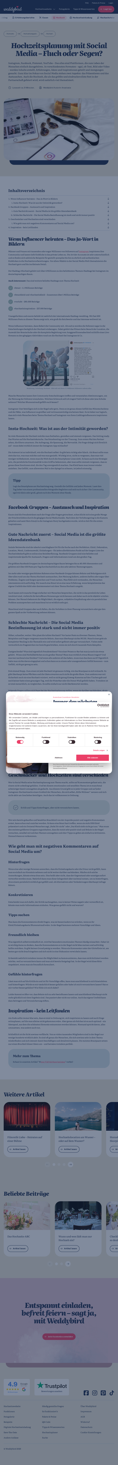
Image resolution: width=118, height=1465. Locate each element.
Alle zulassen (92, 758)
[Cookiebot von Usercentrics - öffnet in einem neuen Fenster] (99, 705)
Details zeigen (99, 750)
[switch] (46, 742)
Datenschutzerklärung (60, 768)
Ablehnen (58, 758)
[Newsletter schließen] (109, 694)
